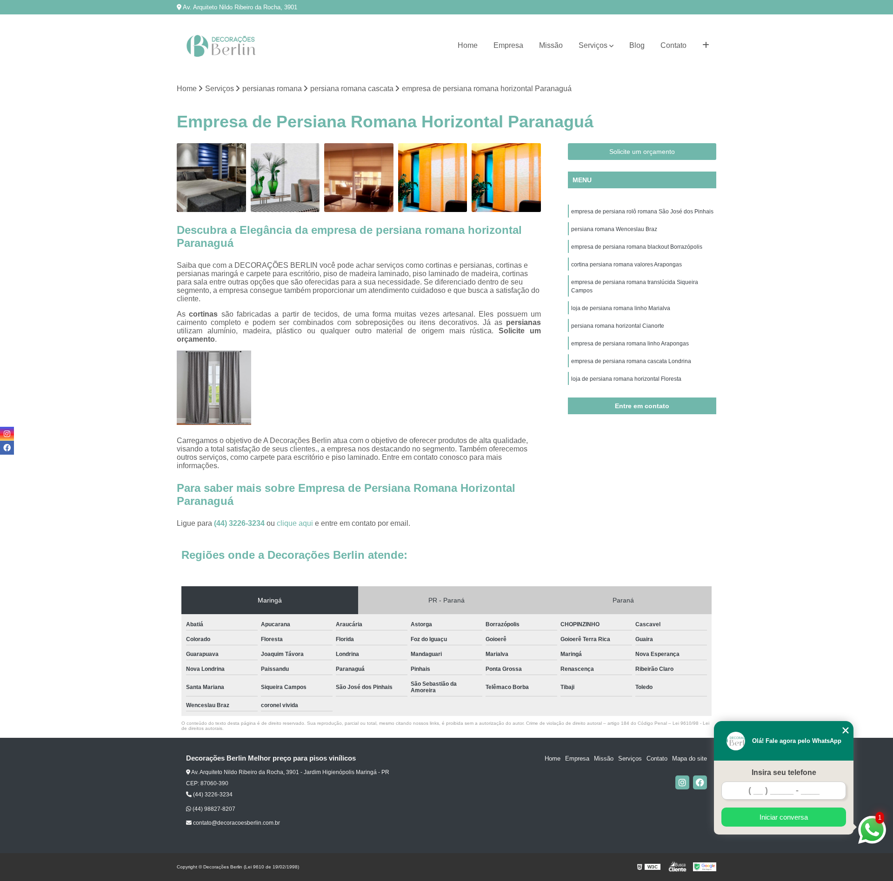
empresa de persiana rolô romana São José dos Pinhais (642, 211)
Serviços (593, 45)
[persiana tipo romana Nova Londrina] (211, 177)
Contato (673, 45)
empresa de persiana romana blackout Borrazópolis (636, 247)
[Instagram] (682, 782)
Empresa (508, 45)
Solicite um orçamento (642, 151)
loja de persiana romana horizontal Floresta (626, 379)
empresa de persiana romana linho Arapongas (630, 343)
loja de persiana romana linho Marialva (620, 308)
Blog (637, 45)
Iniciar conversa (784, 817)
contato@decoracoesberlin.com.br (236, 823)
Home (468, 45)
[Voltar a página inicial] (223, 45)
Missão (551, 45)
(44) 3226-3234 (240, 523)
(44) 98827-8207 (213, 809)
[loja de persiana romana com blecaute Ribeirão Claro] (506, 177)
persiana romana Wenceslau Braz (614, 229)
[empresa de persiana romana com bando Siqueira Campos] (358, 177)
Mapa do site (689, 758)
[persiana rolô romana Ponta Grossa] (285, 177)
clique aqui (295, 523)
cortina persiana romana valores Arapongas (626, 264)
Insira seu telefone (784, 772)
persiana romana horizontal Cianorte (617, 326)
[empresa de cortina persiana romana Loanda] (432, 177)
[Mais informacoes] (705, 45)
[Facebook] (700, 782)
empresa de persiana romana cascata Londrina (631, 361)
